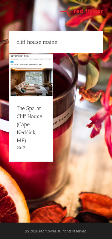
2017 (21, 147)
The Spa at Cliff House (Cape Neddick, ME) (29, 124)
